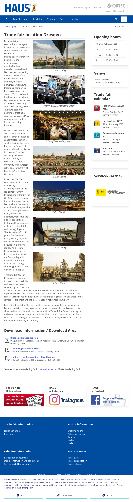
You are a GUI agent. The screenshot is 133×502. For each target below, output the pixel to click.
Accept (109, 495)
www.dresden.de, (48, 369)
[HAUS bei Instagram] (66, 399)
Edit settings (66, 495)
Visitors (51, 19)
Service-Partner (108, 175)
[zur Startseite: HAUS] (21, 7)
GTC (51, 474)
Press (62, 19)
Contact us (91, 474)
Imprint (78, 474)
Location (75, 19)
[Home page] (6, 19)
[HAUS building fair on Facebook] (109, 399)
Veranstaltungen (82, 7)
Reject (23, 495)
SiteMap (41, 474)
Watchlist (121, 26)
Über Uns (96, 7)
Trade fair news (20, 19)
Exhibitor (37, 19)
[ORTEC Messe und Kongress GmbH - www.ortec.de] (116, 7)
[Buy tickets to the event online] (24, 399)
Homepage (11, 26)
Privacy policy (63, 474)
